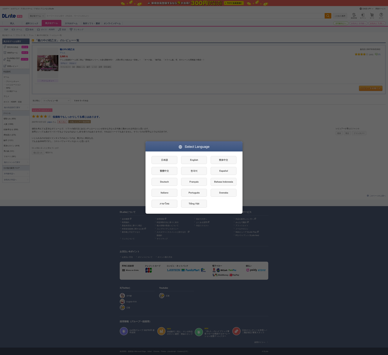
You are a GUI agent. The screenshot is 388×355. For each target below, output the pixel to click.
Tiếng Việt (194, 203)
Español (223, 171)
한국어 (194, 171)
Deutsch (164, 181)
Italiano (164, 192)
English (194, 160)
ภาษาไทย (164, 203)
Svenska (223, 192)
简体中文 (223, 160)
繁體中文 (164, 171)
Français (194, 181)
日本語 (164, 160)
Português (194, 192)
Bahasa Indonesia (223, 181)
